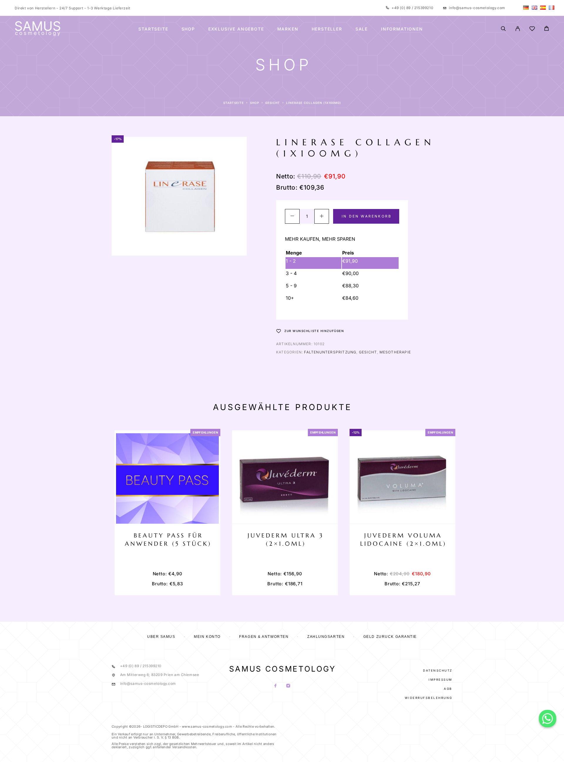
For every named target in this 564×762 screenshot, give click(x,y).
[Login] (518, 29)
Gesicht (272, 102)
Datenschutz (437, 670)
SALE (361, 29)
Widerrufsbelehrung (428, 697)
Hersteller (327, 29)
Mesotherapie (395, 352)
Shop (188, 29)
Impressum (440, 679)
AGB (448, 688)
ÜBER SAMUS (161, 637)
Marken (287, 29)
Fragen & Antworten (263, 637)
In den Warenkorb (367, 216)
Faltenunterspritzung (330, 352)
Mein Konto (207, 637)
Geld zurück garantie (390, 637)
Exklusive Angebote (236, 29)
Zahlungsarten (326, 637)
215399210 (423, 8)
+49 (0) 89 (402, 8)
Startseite (153, 29)
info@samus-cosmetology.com (477, 8)
